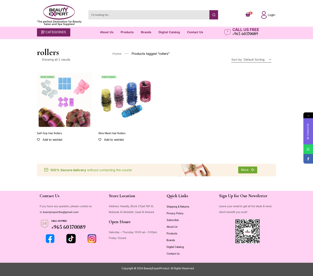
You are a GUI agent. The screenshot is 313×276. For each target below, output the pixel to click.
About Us (106, 32)
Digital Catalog (169, 32)
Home (116, 54)
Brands (146, 32)
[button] (256, 59)
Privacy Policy (175, 213)
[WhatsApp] (308, 149)
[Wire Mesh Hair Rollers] (125, 100)
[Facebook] (308, 159)
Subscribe (173, 220)
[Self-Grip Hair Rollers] (64, 100)
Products (127, 32)
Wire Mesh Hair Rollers (112, 133)
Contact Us (195, 32)
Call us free (245, 29)
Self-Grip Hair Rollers (49, 133)
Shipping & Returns (178, 206)
